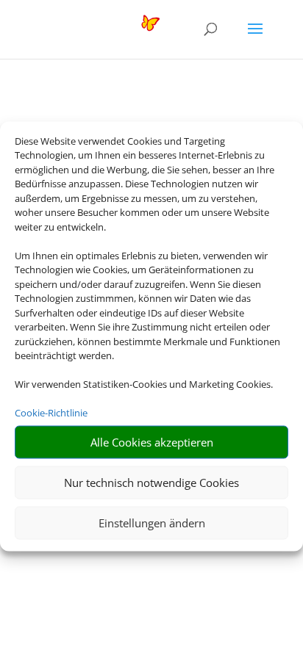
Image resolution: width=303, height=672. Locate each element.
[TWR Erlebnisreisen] (99, 28)
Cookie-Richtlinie (51, 412)
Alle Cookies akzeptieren (151, 442)
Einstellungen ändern (152, 523)
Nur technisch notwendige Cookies (151, 482)
